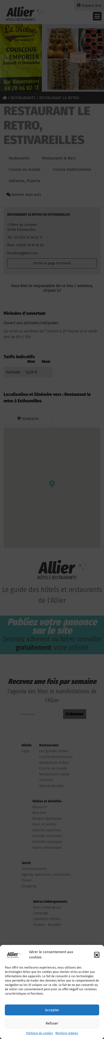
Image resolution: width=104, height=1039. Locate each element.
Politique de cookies (39, 1033)
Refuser (52, 1023)
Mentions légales (66, 1033)
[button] (96, 954)
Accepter (52, 1010)
